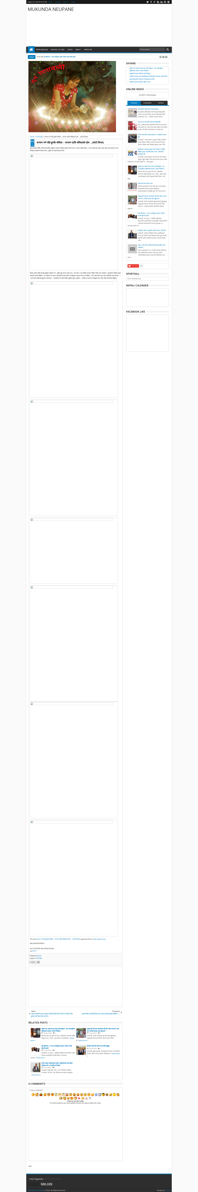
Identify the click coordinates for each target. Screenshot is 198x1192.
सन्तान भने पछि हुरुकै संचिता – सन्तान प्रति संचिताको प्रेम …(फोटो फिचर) (70, 142)
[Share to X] (36, 962)
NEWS (78, 50)
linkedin (161, 2)
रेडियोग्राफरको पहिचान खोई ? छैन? (140, 82)
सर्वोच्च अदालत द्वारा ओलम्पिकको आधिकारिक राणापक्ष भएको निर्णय (148, 76)
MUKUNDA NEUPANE (51, 9)
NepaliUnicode (42, 50)
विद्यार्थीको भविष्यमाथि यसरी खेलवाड (148, 109)
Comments (147, 103)
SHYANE (38, 958)
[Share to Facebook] (38, 962)
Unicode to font (58, 50)
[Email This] (30, 962)
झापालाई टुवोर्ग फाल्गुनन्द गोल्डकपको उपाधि (142, 79)
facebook (151, 2)
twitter (147, 2)
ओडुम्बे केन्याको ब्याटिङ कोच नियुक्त (140, 73)
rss (158, 2)
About (50, 2)
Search (167, 49)
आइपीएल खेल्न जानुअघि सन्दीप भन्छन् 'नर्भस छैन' (152, 230)
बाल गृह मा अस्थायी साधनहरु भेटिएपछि (149, 122)
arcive (70, 50)
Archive (161, 103)
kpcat (39, 956)
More (65, 2)
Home (31, 49)
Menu (73, 2)
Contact (57, 2)
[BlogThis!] (33, 962)
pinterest (168, 2)
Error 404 (88, 50)
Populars (134, 103)
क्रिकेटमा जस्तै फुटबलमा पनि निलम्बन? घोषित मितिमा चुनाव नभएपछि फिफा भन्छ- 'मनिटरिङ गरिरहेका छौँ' (151, 151)
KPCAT (167, 1190)
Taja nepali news (99, 939)
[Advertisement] (130, 25)
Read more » (83, 1041)
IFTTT (34, 951)
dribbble (165, 2)
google (154, 2)
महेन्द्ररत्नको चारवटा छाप (145, 183)
